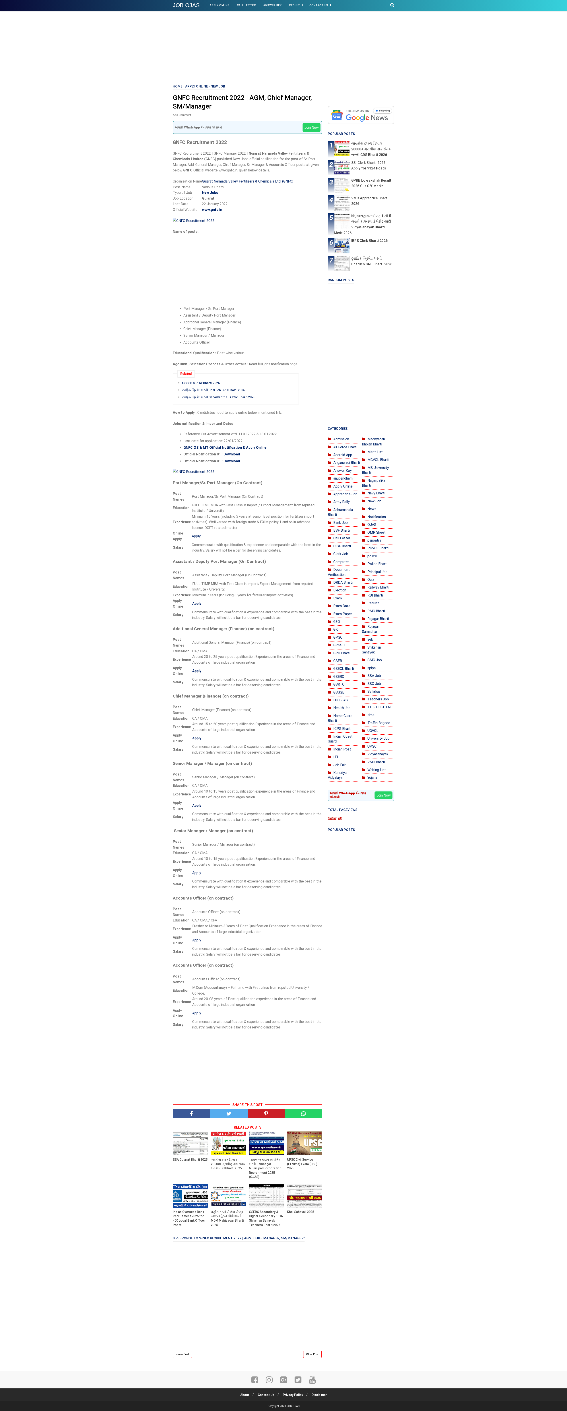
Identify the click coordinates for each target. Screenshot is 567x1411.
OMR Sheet (376, 532)
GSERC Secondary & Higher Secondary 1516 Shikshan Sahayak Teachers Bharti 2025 (266, 1218)
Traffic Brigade (378, 723)
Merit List (375, 452)
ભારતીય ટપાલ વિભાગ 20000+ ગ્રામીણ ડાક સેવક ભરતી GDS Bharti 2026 (371, 149)
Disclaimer (319, 1395)
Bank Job (340, 523)
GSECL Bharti (343, 669)
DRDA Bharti (343, 582)
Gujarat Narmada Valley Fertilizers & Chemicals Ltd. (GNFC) (247, 181)
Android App (342, 455)
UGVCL (372, 731)
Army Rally (341, 502)
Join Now (311, 127)
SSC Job (374, 684)
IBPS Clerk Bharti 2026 (369, 241)
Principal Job (377, 572)
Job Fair (339, 765)
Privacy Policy (293, 1395)
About (244, 1395)
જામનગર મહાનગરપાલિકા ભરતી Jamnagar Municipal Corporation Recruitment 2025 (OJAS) (265, 1168)
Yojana (372, 777)
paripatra (374, 540)
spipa (371, 668)
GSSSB (338, 692)
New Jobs (210, 192)
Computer (341, 562)
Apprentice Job (345, 494)
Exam (337, 598)
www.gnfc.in (212, 210)
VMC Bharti (376, 762)
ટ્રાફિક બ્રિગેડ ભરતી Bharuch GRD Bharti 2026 (213, 390)
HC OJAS (340, 700)
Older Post (312, 1354)
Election (339, 590)
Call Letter (246, 5)
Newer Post (182, 1354)
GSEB (337, 661)
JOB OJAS (186, 5)
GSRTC (338, 684)
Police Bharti (377, 564)
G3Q (336, 622)
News (371, 509)
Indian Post (342, 749)
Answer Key (272, 5)
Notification (376, 517)
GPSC (337, 637)
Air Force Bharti (345, 447)
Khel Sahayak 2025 (300, 1212)
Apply (196, 536)
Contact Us (318, 5)
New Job (374, 501)
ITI (335, 757)
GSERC (338, 676)
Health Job (342, 708)
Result (294, 5)
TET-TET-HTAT (379, 707)
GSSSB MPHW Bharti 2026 (201, 383)
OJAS (371, 525)
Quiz (370, 579)
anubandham (343, 478)
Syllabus (374, 691)
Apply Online (219, 5)
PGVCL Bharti (377, 548)
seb (370, 639)
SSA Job (374, 676)
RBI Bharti (375, 595)
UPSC (372, 746)
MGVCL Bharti (378, 460)
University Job (378, 738)
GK (335, 629)
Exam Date (341, 606)
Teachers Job (378, 699)
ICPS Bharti (342, 729)
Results (373, 603)
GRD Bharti (341, 653)
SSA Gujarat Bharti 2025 (190, 1159)
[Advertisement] (283, 47)
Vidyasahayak (377, 754)
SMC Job (374, 660)
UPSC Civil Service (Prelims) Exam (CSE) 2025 (302, 1164)
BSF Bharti (341, 530)
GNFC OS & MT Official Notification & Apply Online (224, 447)
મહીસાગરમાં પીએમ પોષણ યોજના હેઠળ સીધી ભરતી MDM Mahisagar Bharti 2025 (227, 1218)
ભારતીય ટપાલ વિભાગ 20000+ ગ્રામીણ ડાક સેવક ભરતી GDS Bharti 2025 (228, 1164)
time (371, 715)
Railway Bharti (378, 587)
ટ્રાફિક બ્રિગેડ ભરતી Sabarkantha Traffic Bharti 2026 (218, 397)
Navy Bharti (376, 493)
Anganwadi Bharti (346, 463)
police (372, 556)
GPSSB (339, 645)
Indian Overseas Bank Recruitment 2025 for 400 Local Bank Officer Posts (189, 1218)
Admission (341, 439)
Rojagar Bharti (378, 619)
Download (231, 454)
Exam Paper (342, 614)
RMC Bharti (376, 611)
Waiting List (376, 770)
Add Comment (182, 115)
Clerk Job (340, 554)
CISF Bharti (342, 546)
